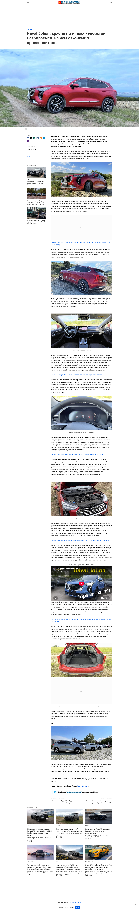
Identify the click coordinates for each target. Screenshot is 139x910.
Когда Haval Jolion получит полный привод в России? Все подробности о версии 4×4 (81, 540)
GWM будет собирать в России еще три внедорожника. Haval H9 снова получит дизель (36, 221)
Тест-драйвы (41, 25)
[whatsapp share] (34, 138)
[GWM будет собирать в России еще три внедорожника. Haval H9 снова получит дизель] (36, 213)
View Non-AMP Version (75, 902)
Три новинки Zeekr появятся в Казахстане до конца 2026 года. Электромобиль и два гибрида (39, 867)
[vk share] (38, 138)
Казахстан (59, 825)
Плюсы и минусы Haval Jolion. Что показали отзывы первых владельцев (77, 375)
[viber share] (28, 141)
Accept (77, 907)
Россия (29, 825)
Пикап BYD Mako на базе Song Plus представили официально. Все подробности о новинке (98, 867)
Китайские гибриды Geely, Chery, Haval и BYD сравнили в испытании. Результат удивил (36, 202)
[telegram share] (44, 138)
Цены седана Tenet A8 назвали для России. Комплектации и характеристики (98, 831)
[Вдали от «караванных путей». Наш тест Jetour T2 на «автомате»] (69, 816)
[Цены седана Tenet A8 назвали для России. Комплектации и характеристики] (98, 816)
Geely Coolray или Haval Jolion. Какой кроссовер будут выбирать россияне (77, 454)
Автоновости (89, 861)
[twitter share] (31, 138)
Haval (28, 156)
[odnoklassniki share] (41, 138)
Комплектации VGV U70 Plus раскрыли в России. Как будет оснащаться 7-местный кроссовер (68, 867)
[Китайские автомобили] (69, 2)
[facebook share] (28, 138)
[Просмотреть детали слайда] (82, 794)
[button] (81, 179)
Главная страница (31, 25)
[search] (111, 2)
